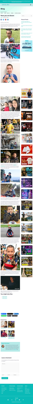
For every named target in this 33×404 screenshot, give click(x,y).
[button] (30, 4)
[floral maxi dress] (26, 272)
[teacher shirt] (26, 93)
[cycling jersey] (26, 261)
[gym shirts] (26, 115)
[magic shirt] (26, 182)
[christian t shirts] (26, 149)
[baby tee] (26, 104)
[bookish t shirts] (26, 205)
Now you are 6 (5, 296)
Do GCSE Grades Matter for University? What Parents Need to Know (26, 22)
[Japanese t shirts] (26, 160)
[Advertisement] (10, 89)
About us (15, 349)
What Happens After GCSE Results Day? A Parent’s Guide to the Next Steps (26, 29)
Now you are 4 (5, 298)
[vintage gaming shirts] (26, 126)
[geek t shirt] (26, 171)
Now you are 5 (5, 297)
